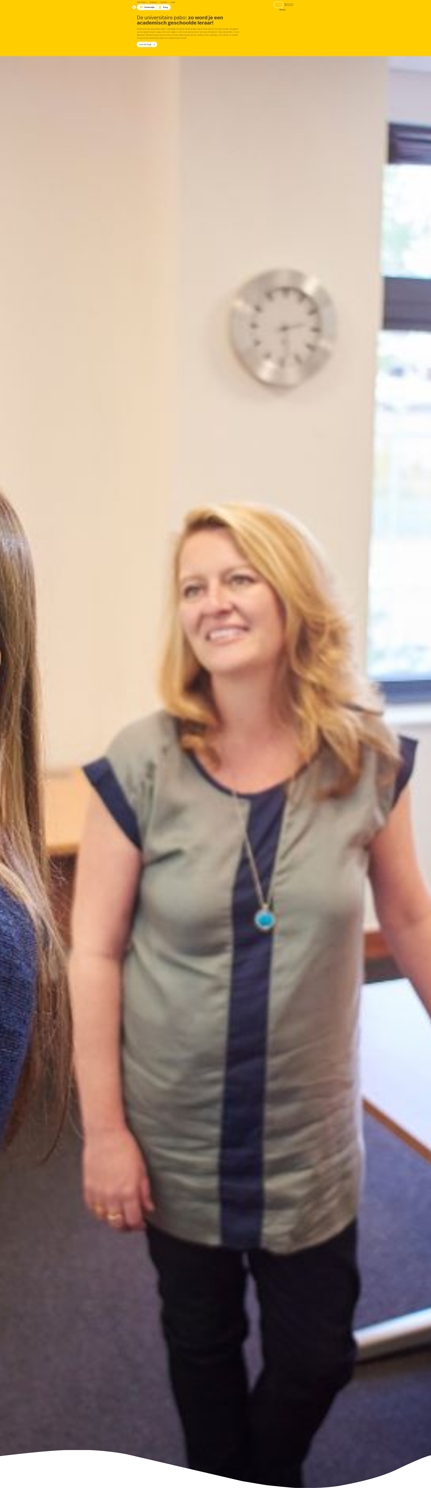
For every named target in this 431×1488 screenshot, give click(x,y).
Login (172, 2)
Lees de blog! (145, 44)
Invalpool (153, 2)
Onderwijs (149, 7)
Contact (163, 2)
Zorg (165, 7)
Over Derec (141, 2)
